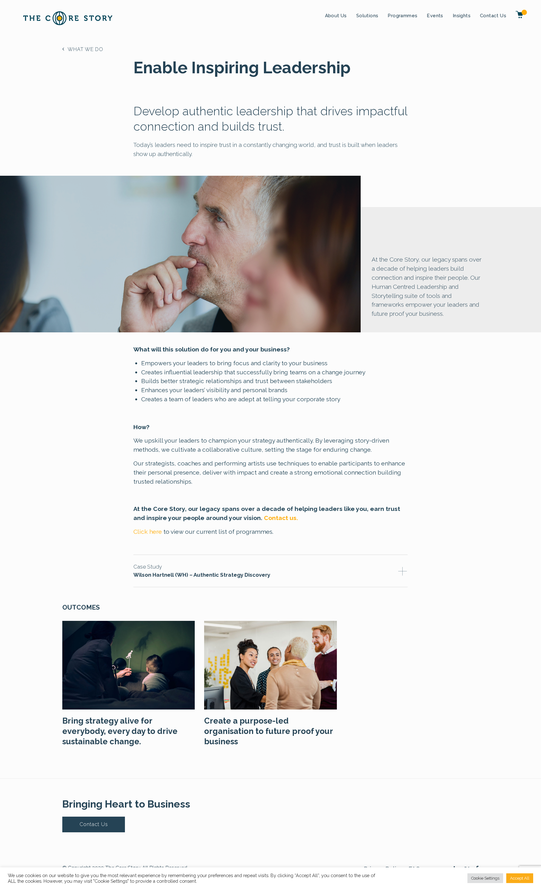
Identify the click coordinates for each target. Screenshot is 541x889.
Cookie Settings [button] (485, 878)
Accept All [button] (519, 878)
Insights (462, 15)
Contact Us (493, 15)
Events (435, 15)
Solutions (367, 15)
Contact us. (281, 517)
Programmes (402, 15)
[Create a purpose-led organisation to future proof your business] (270, 664)
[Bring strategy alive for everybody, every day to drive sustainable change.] (128, 664)
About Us (336, 15)
